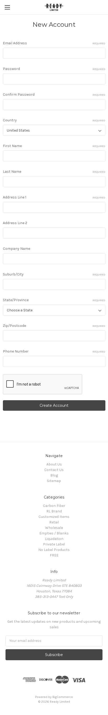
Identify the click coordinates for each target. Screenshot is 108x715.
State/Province (54, 300)
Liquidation (54, 539)
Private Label (54, 544)
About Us (54, 464)
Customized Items (54, 516)
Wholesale (54, 528)
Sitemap (54, 481)
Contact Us (54, 470)
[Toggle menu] (7, 7)
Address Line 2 (15, 223)
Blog (54, 475)
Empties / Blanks (54, 533)
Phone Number (54, 351)
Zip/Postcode (54, 325)
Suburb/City (54, 274)
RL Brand (54, 511)
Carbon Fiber (54, 505)
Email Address (54, 43)
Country (54, 120)
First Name (54, 146)
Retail (54, 522)
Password (54, 69)
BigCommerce (62, 697)
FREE (54, 555)
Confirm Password (54, 94)
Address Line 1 (54, 197)
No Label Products (54, 550)
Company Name (16, 248)
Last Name (54, 171)
